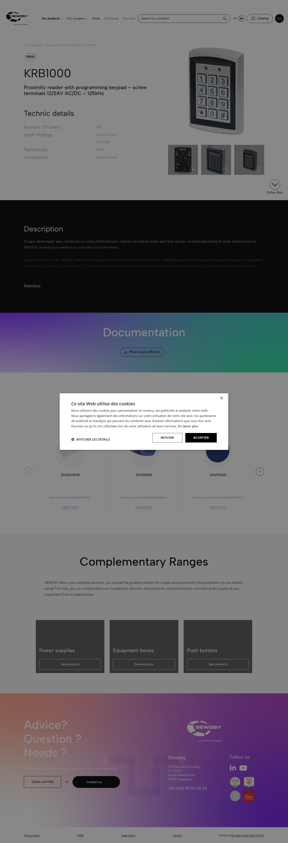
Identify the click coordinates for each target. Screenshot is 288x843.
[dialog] (144, 421)
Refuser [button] (167, 438)
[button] (90, 439)
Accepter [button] (201, 438)
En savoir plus (188, 426)
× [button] (221, 398)
